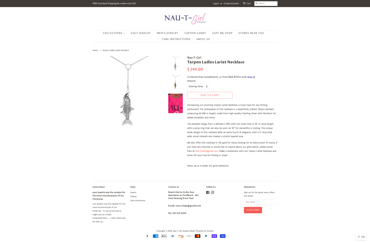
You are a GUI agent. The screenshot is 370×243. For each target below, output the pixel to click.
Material (191, 81)
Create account (231, 3)
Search (133, 192)
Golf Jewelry (141, 33)
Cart (249, 3)
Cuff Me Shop (222, 33)
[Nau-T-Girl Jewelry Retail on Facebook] (207, 193)
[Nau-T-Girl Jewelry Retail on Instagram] (212, 193)
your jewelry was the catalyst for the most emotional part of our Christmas (108, 195)
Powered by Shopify (205, 231)
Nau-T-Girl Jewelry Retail (184, 231)
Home (95, 50)
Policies (133, 196)
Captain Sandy (195, 33)
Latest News (98, 187)
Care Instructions (176, 39)
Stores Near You (251, 33)
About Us (203, 39)
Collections (113, 33)
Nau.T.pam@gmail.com (206, 151)
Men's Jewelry (168, 33)
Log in (216, 3)
